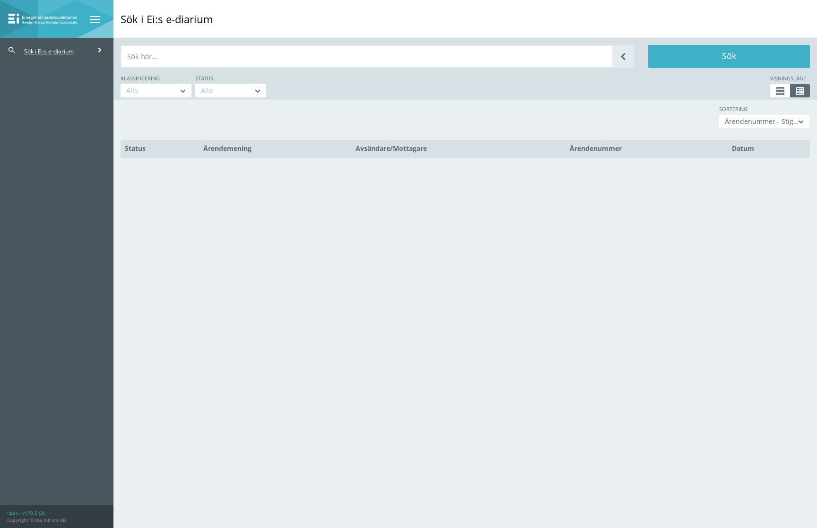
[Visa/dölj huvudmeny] (95, 19)
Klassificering (140, 78)
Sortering (733, 109)
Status (204, 78)
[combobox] (156, 90)
